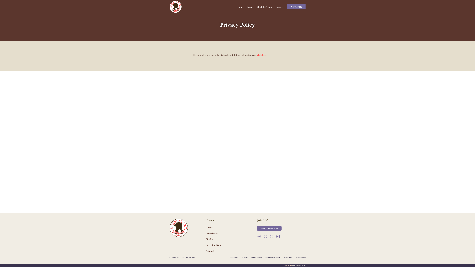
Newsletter (296, 6)
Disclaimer (244, 257)
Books (250, 6)
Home (240, 6)
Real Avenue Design (299, 265)
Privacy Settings (300, 257)
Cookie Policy (287, 257)
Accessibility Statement (272, 257)
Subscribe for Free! (269, 228)
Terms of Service (256, 257)
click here (262, 54)
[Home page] (175, 7)
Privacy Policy (233, 257)
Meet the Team (264, 6)
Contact (279, 6)
